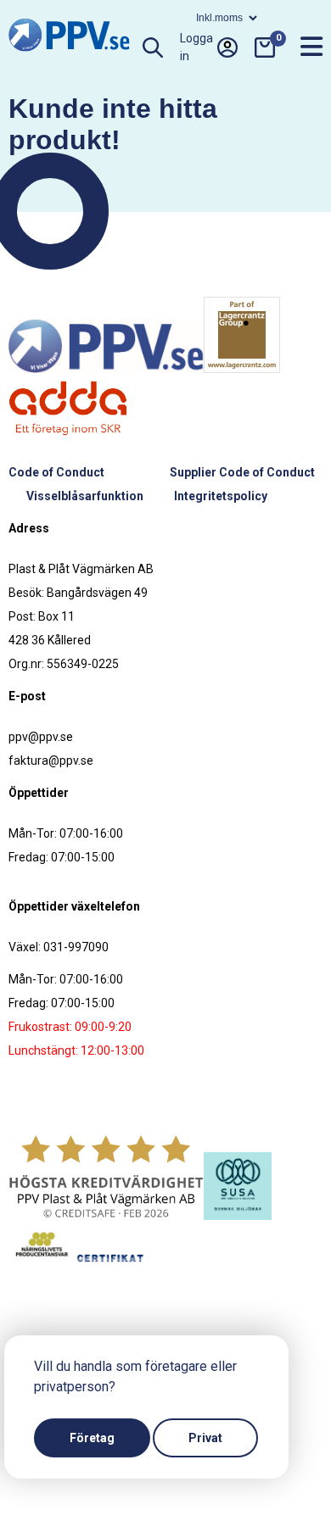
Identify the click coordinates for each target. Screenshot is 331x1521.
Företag (92, 1438)
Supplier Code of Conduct (242, 472)
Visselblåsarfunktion (84, 496)
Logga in (196, 47)
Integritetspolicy (220, 496)
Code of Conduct (56, 472)
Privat (205, 1438)
